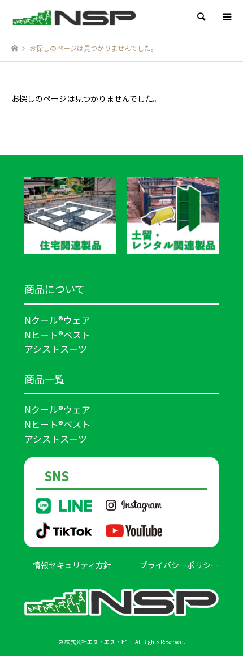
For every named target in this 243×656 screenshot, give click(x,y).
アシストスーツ (55, 348)
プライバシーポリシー (179, 565)
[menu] (226, 17)
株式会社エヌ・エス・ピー (98, 641)
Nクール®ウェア (57, 320)
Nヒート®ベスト (57, 334)
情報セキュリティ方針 (72, 565)
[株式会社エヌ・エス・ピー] (74, 17)
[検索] (201, 17)
